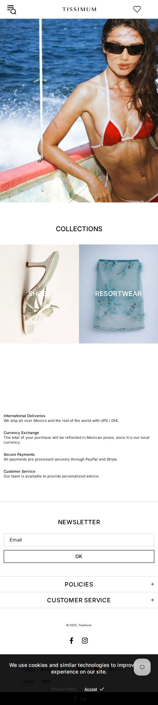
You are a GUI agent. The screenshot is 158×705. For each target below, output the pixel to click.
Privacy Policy (64, 689)
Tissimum (79, 9)
